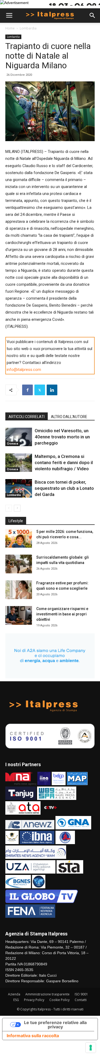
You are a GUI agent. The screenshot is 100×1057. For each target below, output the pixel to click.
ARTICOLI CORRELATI (27, 417)
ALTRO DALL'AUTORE (69, 417)
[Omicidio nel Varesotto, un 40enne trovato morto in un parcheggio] (18, 437)
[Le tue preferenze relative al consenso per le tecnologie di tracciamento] (91, 1048)
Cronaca (12, 443)
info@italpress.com (24, 369)
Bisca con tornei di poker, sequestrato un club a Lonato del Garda (64, 488)
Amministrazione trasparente (47, 994)
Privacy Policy (34, 1000)
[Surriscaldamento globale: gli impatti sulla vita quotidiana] (18, 564)
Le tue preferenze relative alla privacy (55, 1024)
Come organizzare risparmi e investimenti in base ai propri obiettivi (62, 614)
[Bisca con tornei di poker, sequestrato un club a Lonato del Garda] (18, 488)
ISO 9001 (81, 994)
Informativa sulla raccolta (33, 1035)
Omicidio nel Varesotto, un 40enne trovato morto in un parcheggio (62, 437)
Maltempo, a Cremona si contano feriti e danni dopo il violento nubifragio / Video (64, 462)
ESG (16, 1000)
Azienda (14, 994)
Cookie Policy (59, 1000)
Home (10, 28)
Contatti (81, 1000)
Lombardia (28, 28)
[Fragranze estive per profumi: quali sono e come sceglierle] (18, 589)
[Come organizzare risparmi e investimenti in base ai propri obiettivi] (18, 615)
